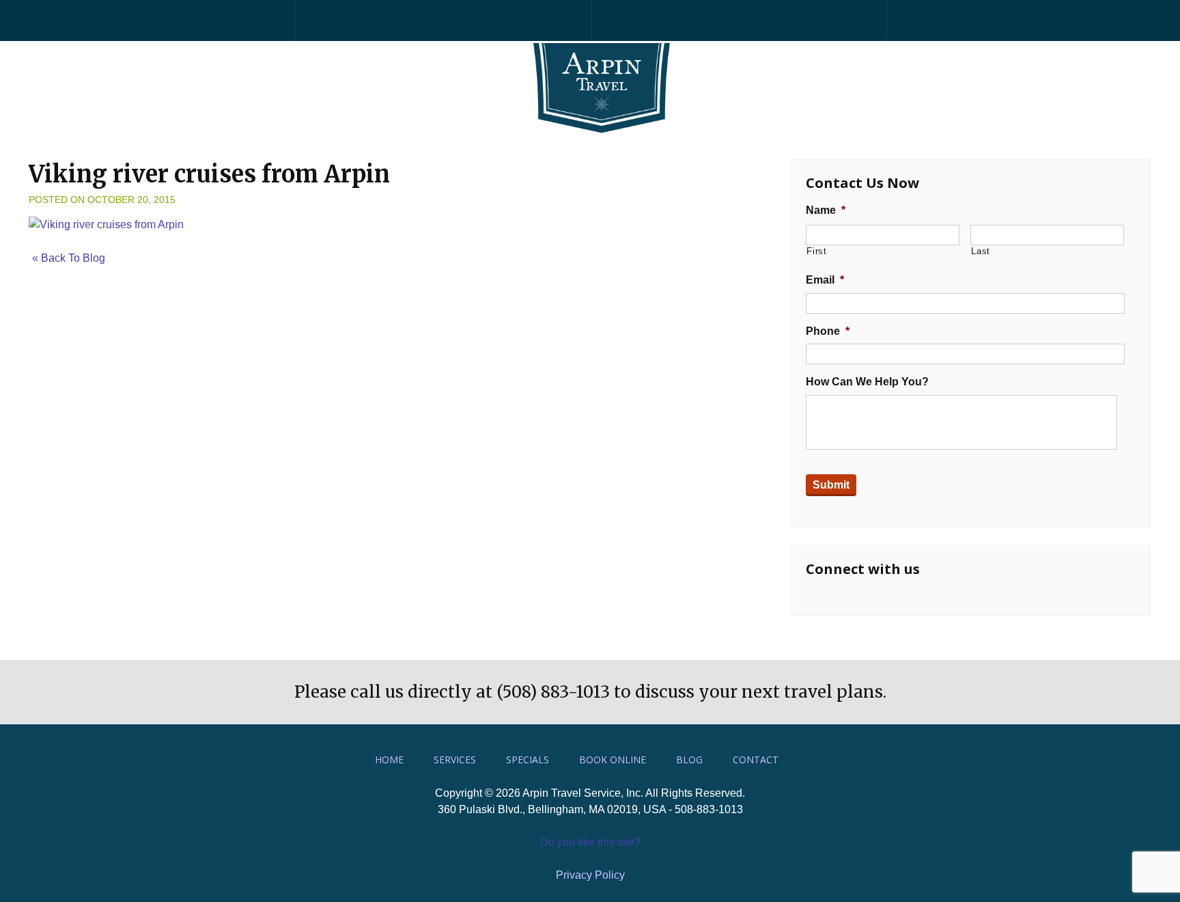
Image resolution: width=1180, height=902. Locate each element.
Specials (527, 759)
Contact (755, 759)
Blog (689, 759)
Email (825, 280)
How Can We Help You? (867, 381)
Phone (827, 331)
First (816, 251)
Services (455, 759)
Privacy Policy (590, 875)
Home (389, 759)
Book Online (612, 759)
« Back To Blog (68, 258)
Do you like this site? (590, 842)
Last (980, 251)
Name (825, 210)
